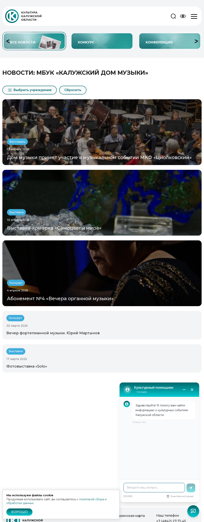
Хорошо (19, 512)
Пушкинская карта (129, 516)
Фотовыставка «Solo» (26, 366)
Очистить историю (182, 496)
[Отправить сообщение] (190, 488)
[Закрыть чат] (192, 389)
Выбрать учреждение (32, 90)
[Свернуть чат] (184, 389)
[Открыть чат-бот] (193, 511)
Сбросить (72, 90)
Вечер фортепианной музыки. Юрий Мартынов (53, 333)
